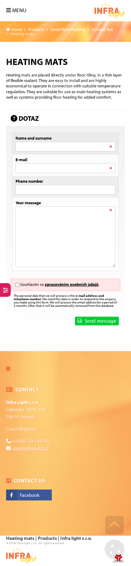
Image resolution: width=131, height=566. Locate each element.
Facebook (30, 495)
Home (109, 10)
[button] (16, 10)
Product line (102, 29)
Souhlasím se (32, 284)
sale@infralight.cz (30, 448)
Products (36, 29)
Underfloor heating (68, 29)
